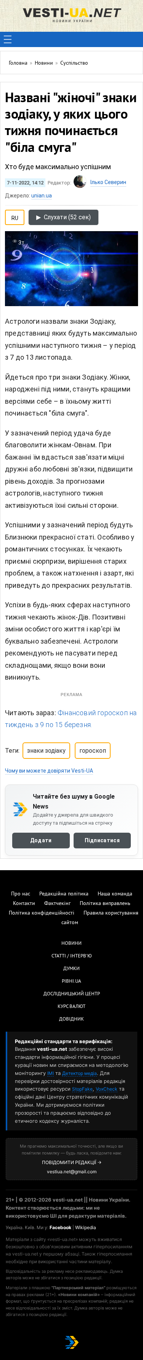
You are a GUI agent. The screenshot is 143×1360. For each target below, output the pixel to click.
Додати (41, 840)
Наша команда (115, 894)
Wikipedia (85, 1227)
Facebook (60, 1227)
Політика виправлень (105, 903)
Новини (71, 944)
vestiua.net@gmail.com (71, 1171)
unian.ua (41, 195)
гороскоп (92, 750)
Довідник (71, 1019)
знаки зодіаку (46, 750)
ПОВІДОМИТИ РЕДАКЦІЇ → (71, 1162)
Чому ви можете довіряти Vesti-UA (49, 771)
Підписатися (102, 840)
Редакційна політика (63, 894)
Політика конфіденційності (41, 913)
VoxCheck (106, 1089)
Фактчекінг (57, 903)
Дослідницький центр (71, 994)
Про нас (20, 894)
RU (14, 216)
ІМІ (50, 1073)
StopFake (82, 1089)
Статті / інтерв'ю (71, 956)
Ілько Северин (108, 182)
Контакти (24, 903)
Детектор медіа (79, 1073)
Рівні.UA (71, 981)
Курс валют (71, 1007)
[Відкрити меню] (7, 39)
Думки (71, 969)
